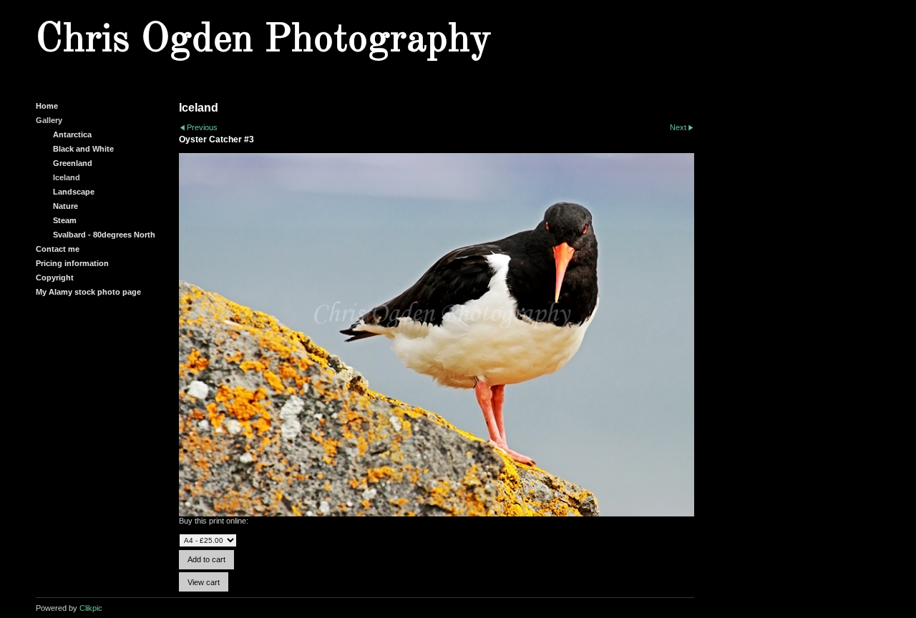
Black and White (83, 148)
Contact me (57, 249)
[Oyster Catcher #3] (436, 335)
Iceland (66, 177)
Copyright (55, 277)
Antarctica (72, 134)
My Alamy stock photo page (88, 292)
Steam (65, 220)
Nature (65, 206)
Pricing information (72, 263)
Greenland (72, 163)
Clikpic (90, 608)
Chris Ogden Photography (263, 40)
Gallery (49, 120)
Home (47, 106)
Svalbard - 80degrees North (104, 234)
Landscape (73, 191)
